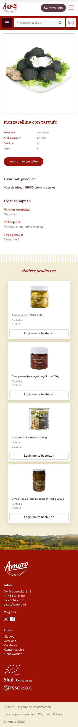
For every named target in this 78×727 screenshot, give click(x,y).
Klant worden (13, 654)
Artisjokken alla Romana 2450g (29, 437)
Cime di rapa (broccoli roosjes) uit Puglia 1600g (38, 499)
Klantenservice (14, 650)
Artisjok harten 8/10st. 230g (27, 315)
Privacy (58, 714)
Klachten (44, 714)
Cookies (9, 707)
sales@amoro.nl (15, 604)
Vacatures (10, 645)
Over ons (10, 641)
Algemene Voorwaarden (34, 707)
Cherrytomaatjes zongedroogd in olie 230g (35, 376)
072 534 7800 (14, 600)
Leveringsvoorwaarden (19, 714)
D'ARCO (16, 442)
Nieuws (9, 637)
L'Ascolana (43, 132)
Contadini (17, 320)
